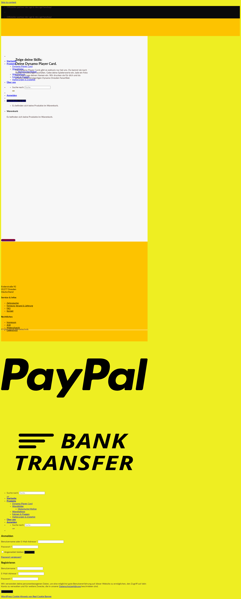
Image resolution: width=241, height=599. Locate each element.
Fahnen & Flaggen (21, 514)
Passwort (6, 547)
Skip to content (8, 2)
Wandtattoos (18, 512)
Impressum (11, 322)
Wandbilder (18, 506)
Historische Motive (27, 509)
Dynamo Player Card (22, 66)
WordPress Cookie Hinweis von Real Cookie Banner (26, 596)
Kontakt (10, 311)
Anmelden (29, 552)
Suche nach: (18, 87)
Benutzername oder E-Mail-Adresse (19, 542)
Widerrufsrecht (13, 328)
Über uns (11, 82)
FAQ (8, 308)
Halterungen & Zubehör (23, 80)
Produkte (11, 64)
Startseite (11, 61)
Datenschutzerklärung (70, 586)
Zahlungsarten (13, 303)
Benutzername (9, 568)
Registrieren (7, 591)
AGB (9, 325)
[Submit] (13, 90)
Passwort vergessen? (11, 557)
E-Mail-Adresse (9, 573)
